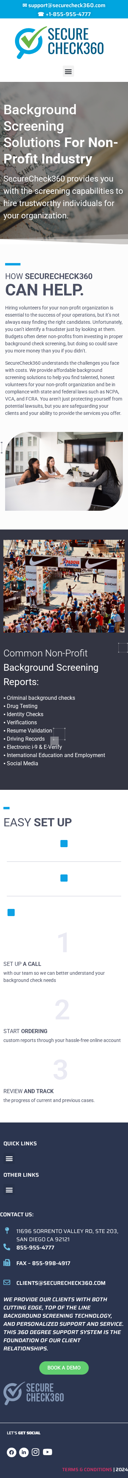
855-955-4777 (35, 1247)
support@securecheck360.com (66, 5)
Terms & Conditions (87, 1469)
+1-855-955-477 (67, 14)
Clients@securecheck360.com (60, 1283)
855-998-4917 (51, 1263)
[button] (68, 71)
